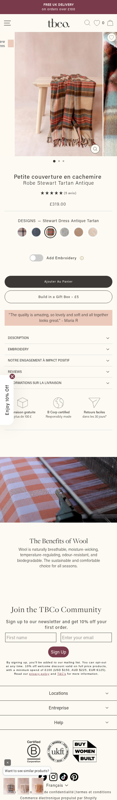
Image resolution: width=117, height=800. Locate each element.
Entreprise (59, 708)
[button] (52, 193)
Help (58, 722)
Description (18, 338)
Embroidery (18, 349)
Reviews (15, 372)
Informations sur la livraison (34, 383)
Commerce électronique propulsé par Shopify (58, 798)
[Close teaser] (12, 376)
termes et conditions (93, 792)
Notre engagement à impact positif (39, 360)
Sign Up (58, 652)
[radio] (22, 232)
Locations (58, 693)
